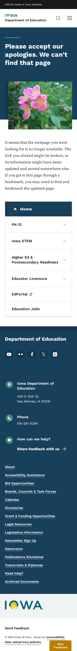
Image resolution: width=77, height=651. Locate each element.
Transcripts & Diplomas (24, 565)
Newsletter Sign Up (20, 540)
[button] (60, 645)
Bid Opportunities (19, 483)
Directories (14, 508)
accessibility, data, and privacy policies (35, 639)
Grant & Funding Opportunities (30, 516)
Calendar (12, 500)
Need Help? (14, 573)
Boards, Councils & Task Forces (30, 491)
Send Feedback (17, 628)
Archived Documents (22, 581)
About (10, 467)
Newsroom (14, 549)
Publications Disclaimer (24, 557)
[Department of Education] (15, 16)
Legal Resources (18, 524)
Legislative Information (24, 532)
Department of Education (25, 20)
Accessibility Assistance (25, 475)
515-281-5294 (27, 423)
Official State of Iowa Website (23, 4)
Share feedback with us (38, 449)
